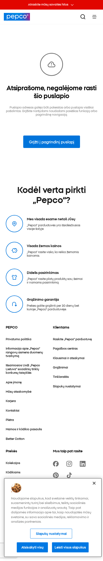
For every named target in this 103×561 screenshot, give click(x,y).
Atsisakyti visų (32, 547)
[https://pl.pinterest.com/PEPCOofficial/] (57, 475)
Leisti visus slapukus (70, 547)
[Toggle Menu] (94, 17)
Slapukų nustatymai (51, 533)
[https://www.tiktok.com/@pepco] (70, 475)
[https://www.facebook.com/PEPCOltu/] (57, 464)
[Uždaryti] (94, 483)
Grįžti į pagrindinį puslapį (51, 141)
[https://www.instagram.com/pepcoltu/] (70, 464)
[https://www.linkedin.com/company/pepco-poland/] (83, 464)
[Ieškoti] (83, 17)
